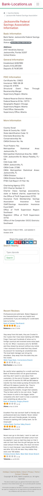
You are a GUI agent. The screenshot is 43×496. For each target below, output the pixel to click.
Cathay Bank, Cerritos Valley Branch (17, 424)
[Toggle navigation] (37, 4)
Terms (37, 472)
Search (9, 258)
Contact (18, 474)
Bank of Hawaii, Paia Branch (14, 323)
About (24, 472)
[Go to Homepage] (4, 13)
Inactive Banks (13, 13)
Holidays (6, 472)
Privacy (30, 472)
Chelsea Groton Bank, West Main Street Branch (21, 454)
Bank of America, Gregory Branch (16, 401)
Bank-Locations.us (14, 4)
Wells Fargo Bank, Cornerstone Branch (18, 360)
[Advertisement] (21, 286)
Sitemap (25, 474)
